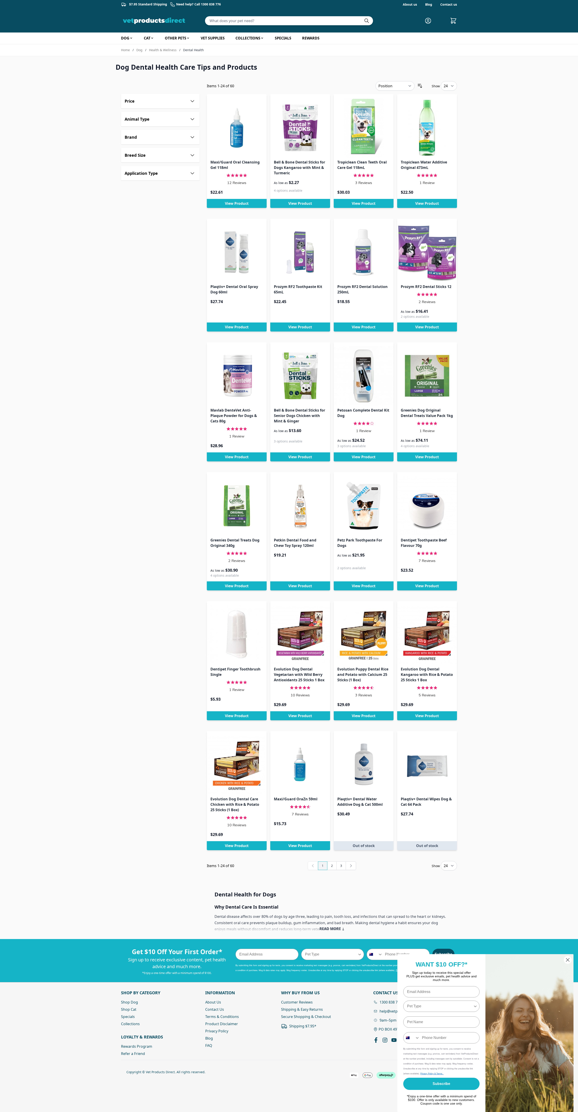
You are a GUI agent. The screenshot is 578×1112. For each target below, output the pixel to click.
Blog (428, 4)
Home (125, 50)
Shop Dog (129, 1002)
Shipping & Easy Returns (302, 1009)
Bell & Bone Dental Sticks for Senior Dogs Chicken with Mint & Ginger (299, 416)
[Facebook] (376, 1040)
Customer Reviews (297, 1002)
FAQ (208, 1045)
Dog (139, 50)
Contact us (448, 4)
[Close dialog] (568, 960)
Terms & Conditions (222, 1016)
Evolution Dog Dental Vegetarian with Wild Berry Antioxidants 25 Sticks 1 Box (299, 674)
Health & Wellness (163, 50)
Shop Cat (128, 1009)
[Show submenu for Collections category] (262, 38)
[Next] (351, 865)
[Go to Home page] (155, 21)
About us (410, 4)
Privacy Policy (216, 1031)
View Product (237, 203)
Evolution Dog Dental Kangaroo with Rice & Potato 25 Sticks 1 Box (427, 674)
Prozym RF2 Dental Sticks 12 (426, 286)
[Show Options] (359, 954)
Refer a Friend (133, 1053)
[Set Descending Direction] (420, 86)
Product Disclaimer (221, 1023)
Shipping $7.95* (302, 1026)
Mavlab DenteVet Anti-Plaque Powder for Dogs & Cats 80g (233, 416)
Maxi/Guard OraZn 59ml (295, 799)
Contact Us (214, 1009)
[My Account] (429, 20)
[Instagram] (385, 1040)
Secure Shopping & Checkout (306, 1016)
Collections (130, 1023)
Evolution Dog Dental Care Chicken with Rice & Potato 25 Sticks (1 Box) (234, 804)
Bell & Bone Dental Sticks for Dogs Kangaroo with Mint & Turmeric (299, 167)
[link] (313, 865)
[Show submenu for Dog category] (131, 38)
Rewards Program (136, 1046)
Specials (128, 1016)
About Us (213, 1002)
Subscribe (441, 1084)
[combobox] (331, 954)
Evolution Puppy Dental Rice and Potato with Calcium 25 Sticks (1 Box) (362, 674)
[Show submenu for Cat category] (152, 38)
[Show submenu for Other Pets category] (188, 38)
